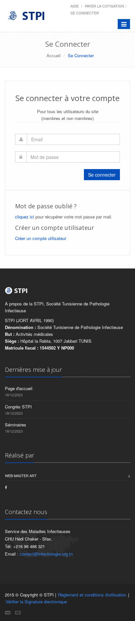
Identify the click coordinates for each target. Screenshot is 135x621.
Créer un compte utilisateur (40, 238)
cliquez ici (24, 217)
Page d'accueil (18, 388)
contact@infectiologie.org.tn (46, 554)
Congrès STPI (18, 407)
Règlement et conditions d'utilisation (92, 595)
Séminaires (15, 425)
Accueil (54, 55)
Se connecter (84, 12)
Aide (74, 6)
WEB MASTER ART (21, 475)
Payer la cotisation (104, 6)
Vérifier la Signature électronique (36, 601)
